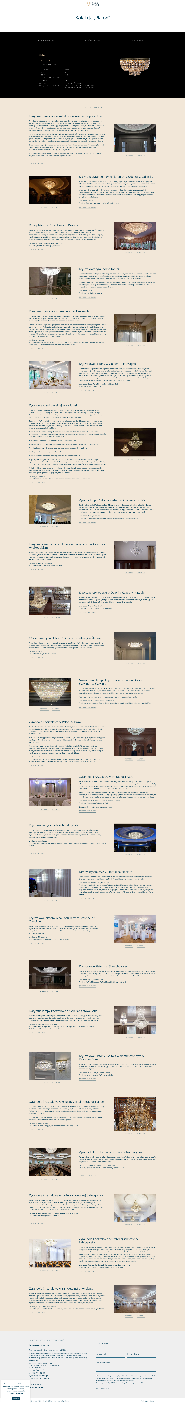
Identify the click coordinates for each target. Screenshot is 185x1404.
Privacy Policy (130, 1383)
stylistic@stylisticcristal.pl (38, 1376)
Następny (139, 40)
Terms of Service (141, 1383)
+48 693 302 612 (38, 1370)
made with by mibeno (61, 1401)
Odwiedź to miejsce (37, 163)
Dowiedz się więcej (16, 1393)
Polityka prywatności (147, 1401)
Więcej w (125, 1380)
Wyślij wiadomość (104, 1389)
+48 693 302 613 (38, 1373)
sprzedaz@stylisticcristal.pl (39, 1378)
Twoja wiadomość (103, 1363)
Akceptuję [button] (16, 1398)
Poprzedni (46, 40)
